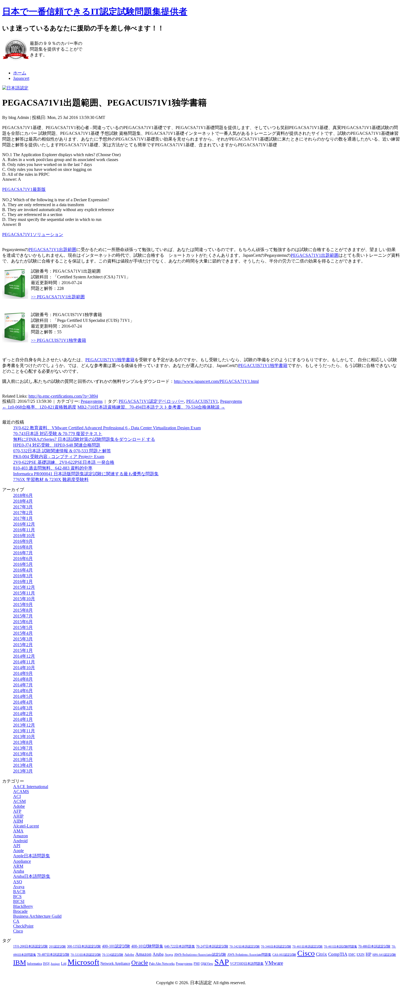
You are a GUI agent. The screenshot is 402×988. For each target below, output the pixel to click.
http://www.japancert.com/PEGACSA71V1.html (216, 381)
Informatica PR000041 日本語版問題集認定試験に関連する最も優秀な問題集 (86, 473)
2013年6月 (23, 753)
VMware (274, 963)
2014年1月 (23, 719)
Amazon (20, 835)
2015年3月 (23, 639)
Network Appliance (115, 963)
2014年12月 (24, 656)
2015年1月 (23, 650)
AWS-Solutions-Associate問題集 (249, 955)
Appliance (22, 861)
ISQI (46, 964)
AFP (17, 811)
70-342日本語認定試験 (244, 946)
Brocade (20, 911)
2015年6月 (23, 621)
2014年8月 (23, 679)
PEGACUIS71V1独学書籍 (110, 359)
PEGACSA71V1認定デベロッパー (151, 401)
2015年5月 (23, 627)
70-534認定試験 (112, 954)
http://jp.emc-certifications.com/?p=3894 (63, 396)
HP (368, 954)
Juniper (55, 963)
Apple (18, 850)
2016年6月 (23, 558)
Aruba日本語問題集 (31, 876)
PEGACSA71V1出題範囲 (52, 249)
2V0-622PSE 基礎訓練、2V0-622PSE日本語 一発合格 (63, 462)
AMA (18, 831)
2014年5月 (23, 696)
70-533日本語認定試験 (86, 954)
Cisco (18, 931)
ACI (17, 796)
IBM (19, 962)
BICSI (18, 901)
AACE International (30, 786)
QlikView (207, 964)
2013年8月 (23, 742)
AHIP (18, 816)
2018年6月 (23, 495)
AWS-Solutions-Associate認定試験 (200, 954)
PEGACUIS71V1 (202, 401)
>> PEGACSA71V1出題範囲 (58, 297)
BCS (17, 896)
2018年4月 (23, 501)
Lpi (63, 963)
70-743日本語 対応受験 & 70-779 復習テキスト (57, 433)
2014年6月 (23, 690)
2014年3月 (23, 708)
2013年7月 (23, 748)
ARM (18, 866)
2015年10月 (24, 598)
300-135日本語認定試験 (84, 946)
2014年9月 (23, 673)
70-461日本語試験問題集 (340, 946)
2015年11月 (24, 593)
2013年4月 (23, 765)
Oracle (139, 962)
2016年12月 (24, 524)
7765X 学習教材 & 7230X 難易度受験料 (51, 479)
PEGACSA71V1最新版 (24, 189)
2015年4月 (23, 633)
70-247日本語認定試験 (212, 946)
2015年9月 (23, 604)
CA (16, 921)
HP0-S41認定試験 (384, 954)
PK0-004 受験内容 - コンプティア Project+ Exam (58, 456)
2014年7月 (23, 685)
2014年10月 (24, 667)
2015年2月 (23, 644)
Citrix (321, 954)
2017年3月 (23, 507)
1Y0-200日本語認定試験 (30, 946)
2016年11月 (24, 529)
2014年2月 (23, 713)
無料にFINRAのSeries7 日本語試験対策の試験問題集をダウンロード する (84, 439)
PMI (197, 964)
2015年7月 (23, 616)
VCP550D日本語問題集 (247, 964)
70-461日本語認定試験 (307, 946)
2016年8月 (23, 547)
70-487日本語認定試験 (53, 955)
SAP (221, 962)
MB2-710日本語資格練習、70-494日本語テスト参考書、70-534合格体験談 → (151, 407)
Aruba (18, 871)
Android (20, 840)
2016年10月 (24, 535)
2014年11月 (24, 662)
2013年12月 (24, 725)
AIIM (18, 821)
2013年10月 (24, 736)
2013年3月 (23, 771)
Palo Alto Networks (162, 964)
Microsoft (83, 962)
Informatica (34, 964)
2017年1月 (23, 518)
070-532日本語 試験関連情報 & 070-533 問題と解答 (62, 450)
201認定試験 (57, 946)
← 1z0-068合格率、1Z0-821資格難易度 (39, 407)
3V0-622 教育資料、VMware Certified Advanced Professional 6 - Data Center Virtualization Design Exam (107, 427)
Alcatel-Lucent (26, 826)
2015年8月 (23, 610)
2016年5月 (23, 564)
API (16, 845)
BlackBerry (23, 906)
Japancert (21, 78)
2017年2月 (23, 512)
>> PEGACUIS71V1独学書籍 (58, 340)
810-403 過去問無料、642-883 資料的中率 (52, 468)
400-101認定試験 (116, 946)
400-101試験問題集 (147, 946)
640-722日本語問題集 (179, 946)
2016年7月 (23, 552)
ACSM (19, 801)
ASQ (17, 881)
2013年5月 (23, 759)
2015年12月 (24, 587)
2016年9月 (23, 541)
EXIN (361, 955)
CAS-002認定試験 (284, 954)
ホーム (19, 73)
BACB (19, 891)
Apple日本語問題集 (31, 855)
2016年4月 (23, 570)
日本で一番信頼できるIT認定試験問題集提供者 (94, 11)
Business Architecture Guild (37, 916)
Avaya (18, 886)
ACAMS (21, 791)
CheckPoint (23, 926)
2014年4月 (23, 702)
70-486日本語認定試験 (374, 946)
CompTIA (337, 954)
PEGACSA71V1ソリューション (32, 234)
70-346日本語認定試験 (276, 946)
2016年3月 (23, 575)
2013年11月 (24, 730)
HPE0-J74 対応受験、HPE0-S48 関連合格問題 (56, 445)
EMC (352, 955)
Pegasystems (92, 401)
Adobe (19, 806)
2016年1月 (23, 581)
